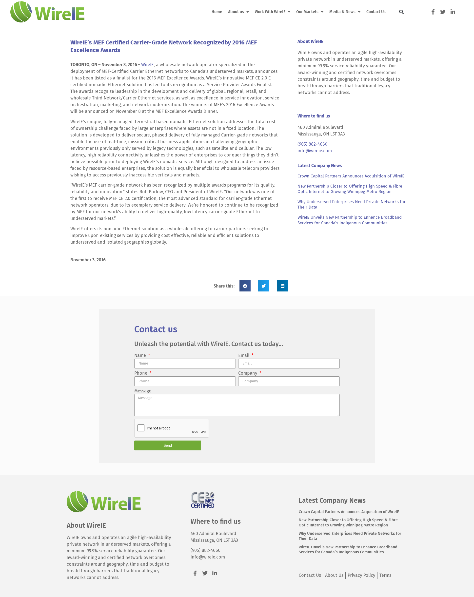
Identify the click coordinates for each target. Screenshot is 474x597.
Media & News (342, 11)
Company (248, 373)
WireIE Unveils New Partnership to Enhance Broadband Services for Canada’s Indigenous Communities (349, 220)
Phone (141, 373)
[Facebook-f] (433, 11)
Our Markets (307, 11)
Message (142, 391)
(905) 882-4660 (312, 144)
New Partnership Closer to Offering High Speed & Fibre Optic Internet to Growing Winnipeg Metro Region (349, 189)
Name (140, 355)
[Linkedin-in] (453, 11)
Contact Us (376, 11)
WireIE (147, 64)
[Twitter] (442, 11)
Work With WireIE (270, 11)
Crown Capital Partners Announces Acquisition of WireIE (350, 176)
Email (244, 355)
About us (236, 11)
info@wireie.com (314, 151)
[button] (401, 12)
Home (217, 11)
